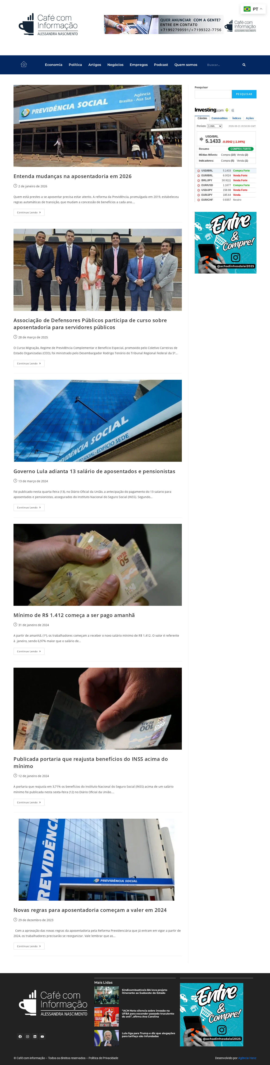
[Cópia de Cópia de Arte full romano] (181, 24)
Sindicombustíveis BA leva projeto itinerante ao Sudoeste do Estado (144, 991)
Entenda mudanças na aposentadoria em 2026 (73, 176)
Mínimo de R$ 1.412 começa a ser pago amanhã (74, 614)
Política (75, 65)
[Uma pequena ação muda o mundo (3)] (225, 243)
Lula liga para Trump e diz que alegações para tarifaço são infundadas (148, 1035)
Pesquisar (201, 87)
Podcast (161, 65)
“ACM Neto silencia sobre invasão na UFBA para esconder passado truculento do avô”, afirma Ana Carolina (148, 1013)
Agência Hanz (247, 1058)
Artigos (94, 65)
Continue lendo (31, 211)
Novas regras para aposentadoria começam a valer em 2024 (90, 909)
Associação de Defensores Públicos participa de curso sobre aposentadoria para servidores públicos (90, 324)
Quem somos (185, 65)
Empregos (139, 65)
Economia (53, 65)
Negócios (115, 65)
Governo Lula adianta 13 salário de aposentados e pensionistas (95, 471)
